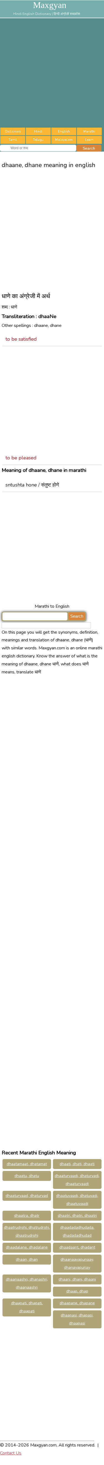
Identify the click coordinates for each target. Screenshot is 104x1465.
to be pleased (21, 457)
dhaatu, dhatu (26, 1175)
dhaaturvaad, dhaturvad (27, 1195)
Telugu (38, 139)
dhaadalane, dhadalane (27, 1247)
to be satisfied (21, 339)
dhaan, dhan (27, 1259)
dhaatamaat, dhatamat (27, 1164)
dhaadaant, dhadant (77, 1247)
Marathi (89, 131)
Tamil (13, 139)
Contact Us (10, 1453)
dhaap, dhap (77, 1291)
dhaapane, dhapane (77, 1303)
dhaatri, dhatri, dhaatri (77, 1215)
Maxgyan (49, 5)
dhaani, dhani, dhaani (77, 1279)
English (64, 131)
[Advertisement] (52, 73)
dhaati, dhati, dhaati (77, 1164)
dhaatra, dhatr (26, 1215)
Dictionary (13, 131)
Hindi (38, 131)
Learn (89, 139)
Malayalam (64, 139)
